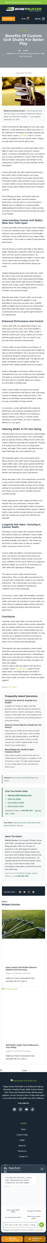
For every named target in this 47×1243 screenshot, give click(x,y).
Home (23, 1129)
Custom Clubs (22, 1135)
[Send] (41, 1224)
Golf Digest (12, 687)
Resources (22, 1151)
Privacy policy (39, 1230)
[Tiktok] (32, 1109)
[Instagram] (20, 1109)
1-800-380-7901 (27, 811)
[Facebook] (14, 1109)
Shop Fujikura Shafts (16, 802)
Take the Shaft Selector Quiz (20, 795)
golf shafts (23, 135)
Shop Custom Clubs (16, 806)
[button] (20, 892)
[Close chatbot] (42, 1169)
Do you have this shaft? (13, 1217)
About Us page (25, 873)
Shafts (22, 1140)
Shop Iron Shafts (14, 799)
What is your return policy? (33, 1217)
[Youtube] (26, 1109)
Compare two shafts (34, 1211)
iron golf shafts (21, 669)
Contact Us (23, 1156)
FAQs (12, 813)
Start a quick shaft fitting (13, 1211)
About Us (22, 1146)
